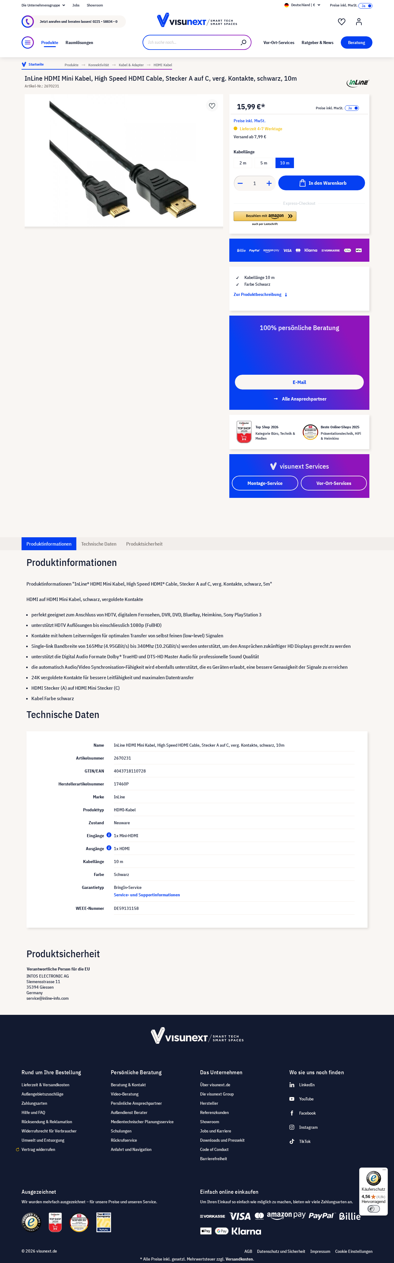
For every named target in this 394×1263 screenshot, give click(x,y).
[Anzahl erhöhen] (269, 183)
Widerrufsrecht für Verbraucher (49, 1131)
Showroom (95, 5)
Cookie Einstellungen (353, 1251)
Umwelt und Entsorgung (43, 1140)
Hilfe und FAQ (33, 1112)
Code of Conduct (214, 1149)
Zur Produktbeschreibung (258, 294)
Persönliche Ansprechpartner (136, 1103)
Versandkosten (239, 1259)
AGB (248, 1251)
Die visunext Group (217, 1094)
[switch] (374, 1209)
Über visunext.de (215, 1084)
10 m (284, 163)
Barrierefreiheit (213, 1158)
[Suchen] (243, 42)
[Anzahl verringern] (240, 183)
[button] (265, 219)
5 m (263, 163)
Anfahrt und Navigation (131, 1149)
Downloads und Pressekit (222, 1140)
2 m (242, 163)
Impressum (320, 1251)
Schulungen (121, 1131)
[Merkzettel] (341, 22)
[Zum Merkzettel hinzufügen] (212, 105)
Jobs (75, 5)
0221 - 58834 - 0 (105, 21)
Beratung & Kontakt (128, 1084)
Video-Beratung (125, 1094)
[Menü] (28, 42)
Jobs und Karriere (215, 1131)
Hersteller (209, 1103)
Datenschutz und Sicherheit (281, 1251)
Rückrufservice (124, 1140)
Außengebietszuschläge (42, 1094)
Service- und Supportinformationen (147, 895)
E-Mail (299, 382)
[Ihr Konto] (359, 22)
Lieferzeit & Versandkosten (45, 1084)
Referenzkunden (214, 1112)
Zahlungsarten (34, 1103)
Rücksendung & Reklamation (47, 1121)
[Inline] (358, 83)
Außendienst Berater (129, 1112)
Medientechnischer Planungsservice (142, 1121)
